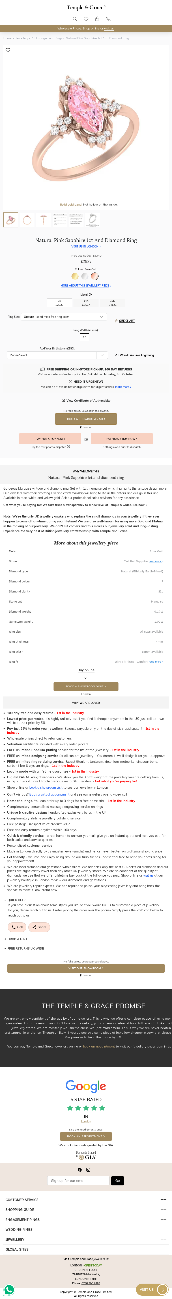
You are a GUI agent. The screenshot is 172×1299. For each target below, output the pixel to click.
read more (155, 561)
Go (117, 1180)
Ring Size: (14, 316)
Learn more (122, 387)
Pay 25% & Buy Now (50, 439)
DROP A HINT (17, 939)
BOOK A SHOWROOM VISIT (85, 419)
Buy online (86, 670)
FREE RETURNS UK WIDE (26, 948)
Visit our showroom (85, 968)
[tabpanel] (86, 127)
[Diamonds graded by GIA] (86, 1156)
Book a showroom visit (85, 686)
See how (139, 505)
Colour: (86, 269)
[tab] (11, 220)
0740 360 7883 (91, 1283)
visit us (109, 28)
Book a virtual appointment (49, 794)
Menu (63, 17)
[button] (90, 295)
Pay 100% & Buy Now (121, 439)
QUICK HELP (17, 900)
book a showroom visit (45, 788)
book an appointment (99, 1046)
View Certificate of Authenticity (88, 400)
